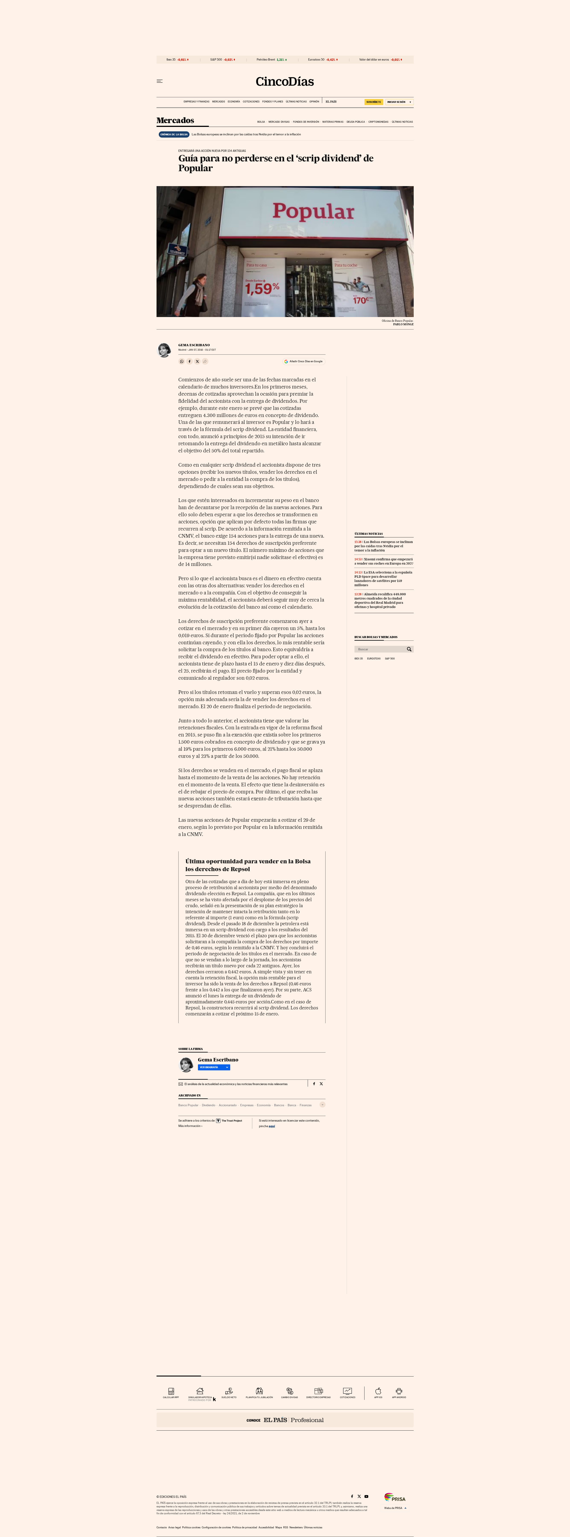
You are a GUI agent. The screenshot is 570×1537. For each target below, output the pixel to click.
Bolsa (261, 121)
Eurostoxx (374, 658)
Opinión (314, 101)
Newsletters (296, 1527)
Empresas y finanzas (196, 101)
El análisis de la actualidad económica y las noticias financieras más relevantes (236, 1084)
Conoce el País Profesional (285, 1420)
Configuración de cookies (216, 1527)
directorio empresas (318, 1397)
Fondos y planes (272, 101)
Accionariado (228, 1105)
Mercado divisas (279, 121)
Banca (292, 1105)
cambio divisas (289, 1397)
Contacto (162, 1527)
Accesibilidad (266, 1527)
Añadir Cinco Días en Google (306, 361)
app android (399, 1397)
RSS (285, 1527)
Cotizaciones (251, 101)
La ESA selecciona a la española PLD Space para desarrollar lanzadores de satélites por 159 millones (383, 578)
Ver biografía (209, 1067)
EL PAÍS (329, 100)
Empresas (246, 1105)
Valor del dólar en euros (374, 59)
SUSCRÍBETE (373, 102)
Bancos (279, 1105)
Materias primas (332, 121)
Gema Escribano (194, 345)
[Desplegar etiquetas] (323, 1105)
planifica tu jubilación (259, 1397)
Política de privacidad (244, 1527)
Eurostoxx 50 (316, 59)
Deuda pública (356, 121)
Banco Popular (188, 1105)
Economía (234, 101)
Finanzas (305, 1105)
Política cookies (191, 1527)
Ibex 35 (171, 59)
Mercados (218, 101)
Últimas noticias (296, 101)
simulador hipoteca (200, 1397)
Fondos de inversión (306, 121)
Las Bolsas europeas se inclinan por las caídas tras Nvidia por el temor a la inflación (246, 134)
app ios (378, 1397)
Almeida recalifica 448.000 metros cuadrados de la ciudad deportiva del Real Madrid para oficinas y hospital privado (380, 600)
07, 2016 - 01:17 (202, 349)
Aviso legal (174, 1527)
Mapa (278, 1527)
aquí (272, 1126)
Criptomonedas (378, 121)
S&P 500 (216, 59)
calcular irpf (171, 1397)
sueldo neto (229, 1397)
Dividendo (208, 1105)
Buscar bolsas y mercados (375, 637)
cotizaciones (347, 1397)
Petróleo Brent (266, 59)
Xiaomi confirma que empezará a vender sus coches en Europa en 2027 (383, 561)
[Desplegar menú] (160, 81)
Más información (189, 1126)
